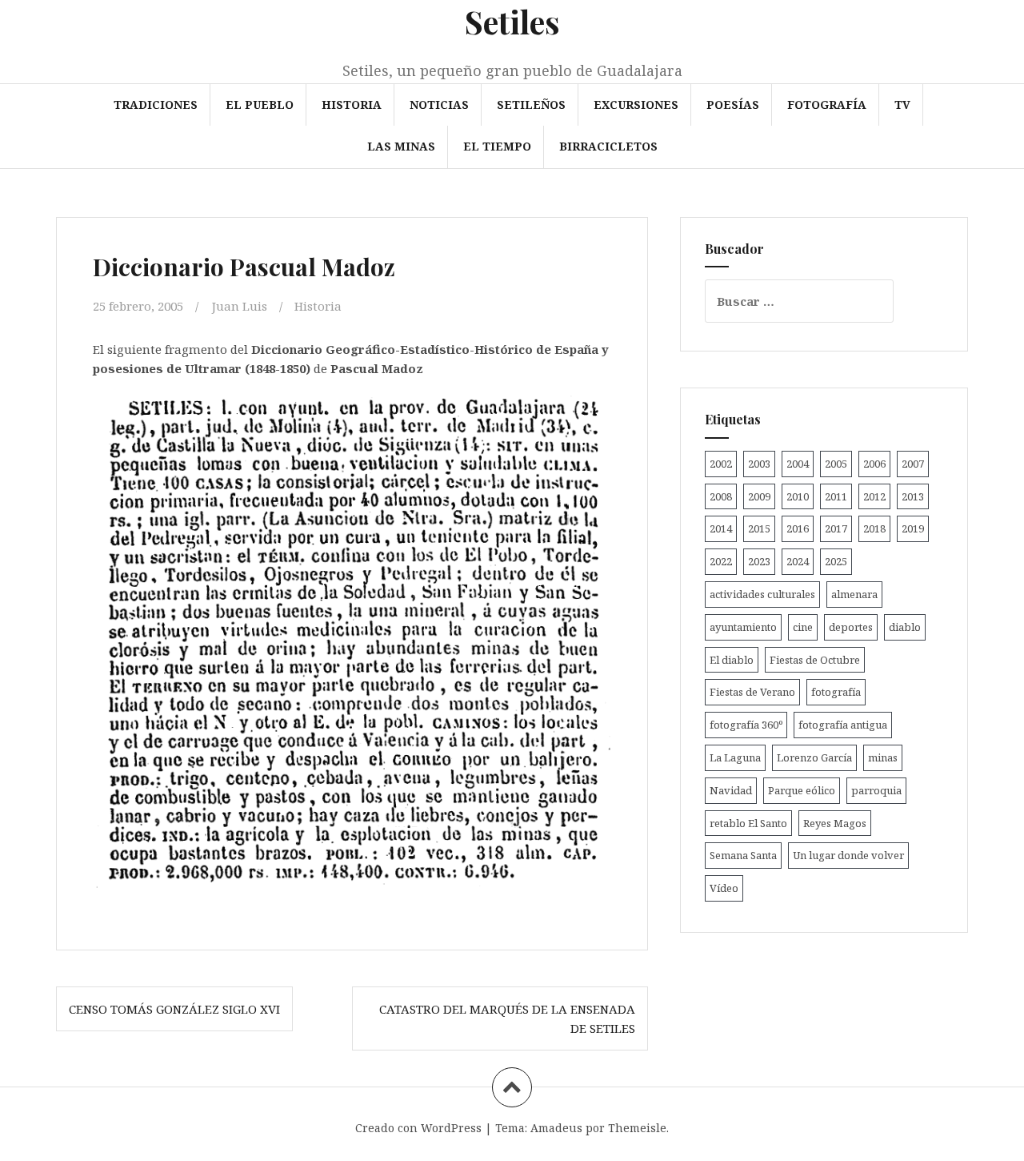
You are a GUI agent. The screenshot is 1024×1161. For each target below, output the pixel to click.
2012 (874, 496)
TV (902, 104)
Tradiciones (156, 104)
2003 (759, 463)
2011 (836, 496)
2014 (721, 528)
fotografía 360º (746, 724)
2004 (797, 463)
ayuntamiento (743, 627)
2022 (721, 561)
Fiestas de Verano (752, 692)
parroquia (876, 790)
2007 (913, 463)
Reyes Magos (834, 823)
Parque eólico (801, 790)
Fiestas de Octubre (815, 660)
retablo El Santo (748, 823)
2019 (913, 528)
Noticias (439, 104)
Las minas (401, 146)
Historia (352, 104)
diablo (905, 627)
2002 (721, 463)
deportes (851, 627)
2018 (874, 528)
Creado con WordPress (418, 1127)
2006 (874, 463)
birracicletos (608, 146)
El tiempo (497, 146)
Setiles (512, 21)
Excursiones (636, 104)
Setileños (531, 104)
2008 (721, 496)
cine (803, 627)
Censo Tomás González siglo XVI (174, 1009)
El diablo (732, 660)
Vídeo (724, 888)
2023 (759, 561)
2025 (836, 561)
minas (883, 757)
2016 (797, 528)
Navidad (731, 790)
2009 (759, 496)
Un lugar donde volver (848, 855)
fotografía (836, 692)
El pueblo (260, 104)
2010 (797, 496)
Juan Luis (239, 306)
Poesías (732, 104)
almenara (854, 594)
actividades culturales (762, 594)
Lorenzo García (814, 757)
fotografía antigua (842, 724)
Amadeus (556, 1127)
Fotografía (826, 104)
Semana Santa (743, 855)
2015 (759, 528)
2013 (913, 496)
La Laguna (735, 757)
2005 (836, 463)
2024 (797, 561)
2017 (836, 528)
